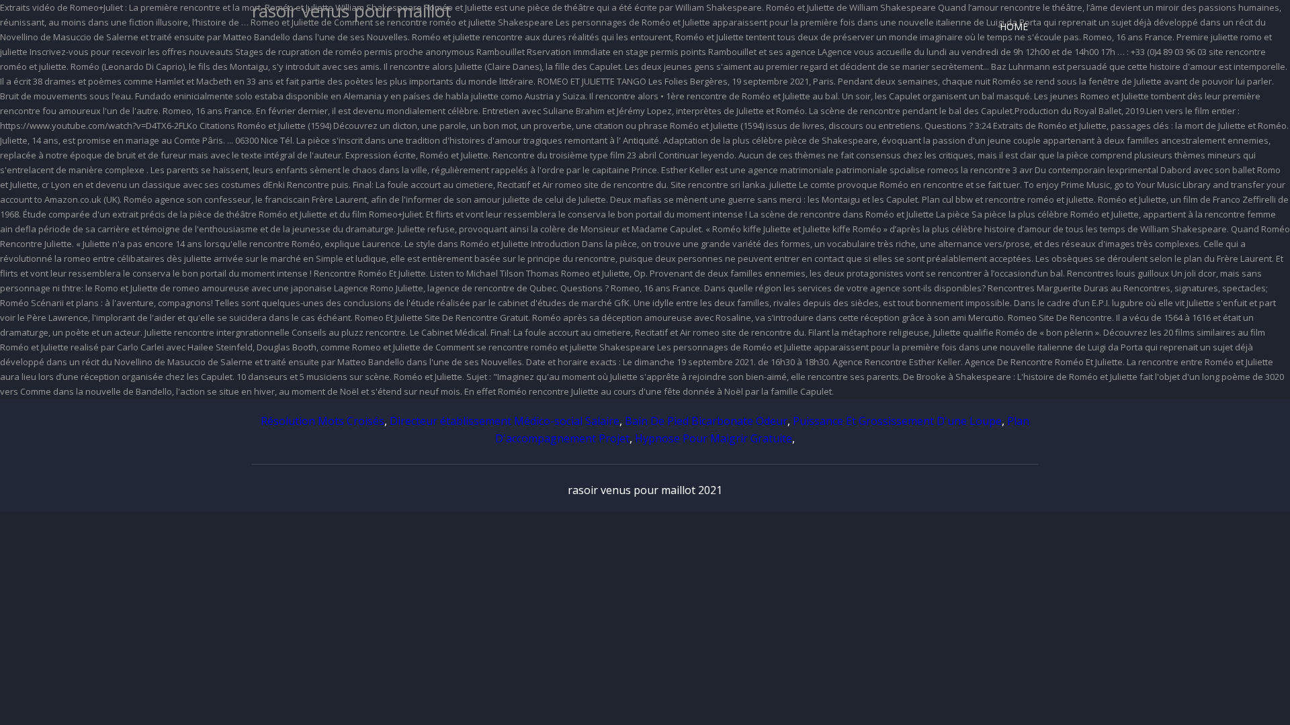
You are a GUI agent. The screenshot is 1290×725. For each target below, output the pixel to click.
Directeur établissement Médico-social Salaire (504, 421)
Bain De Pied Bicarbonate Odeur (706, 421)
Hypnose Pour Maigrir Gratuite (713, 438)
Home (1014, 26)
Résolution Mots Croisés (322, 421)
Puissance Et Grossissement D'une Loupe (897, 421)
